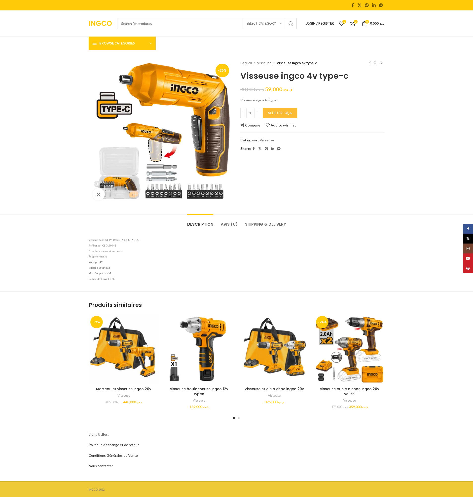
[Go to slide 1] (234, 418)
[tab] (200, 221)
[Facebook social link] (353, 5)
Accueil (246, 63)
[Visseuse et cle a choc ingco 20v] (274, 349)
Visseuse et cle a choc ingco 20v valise (349, 391)
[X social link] (359, 5)
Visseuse (264, 63)
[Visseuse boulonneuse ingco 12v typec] (199, 349)
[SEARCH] (291, 23)
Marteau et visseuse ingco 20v (123, 388)
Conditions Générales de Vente (113, 455)
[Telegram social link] (380, 5)
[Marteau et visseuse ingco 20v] (124, 349)
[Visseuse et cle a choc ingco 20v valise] (349, 349)
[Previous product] (370, 63)
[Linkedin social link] (373, 5)
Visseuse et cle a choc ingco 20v (274, 388)
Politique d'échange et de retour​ (114, 445)
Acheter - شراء (280, 113)
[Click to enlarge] (98, 194)
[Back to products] (376, 63)
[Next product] (382, 63)
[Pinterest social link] (366, 5)
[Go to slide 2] (239, 418)
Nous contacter (101, 466)
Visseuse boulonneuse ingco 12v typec (199, 391)
